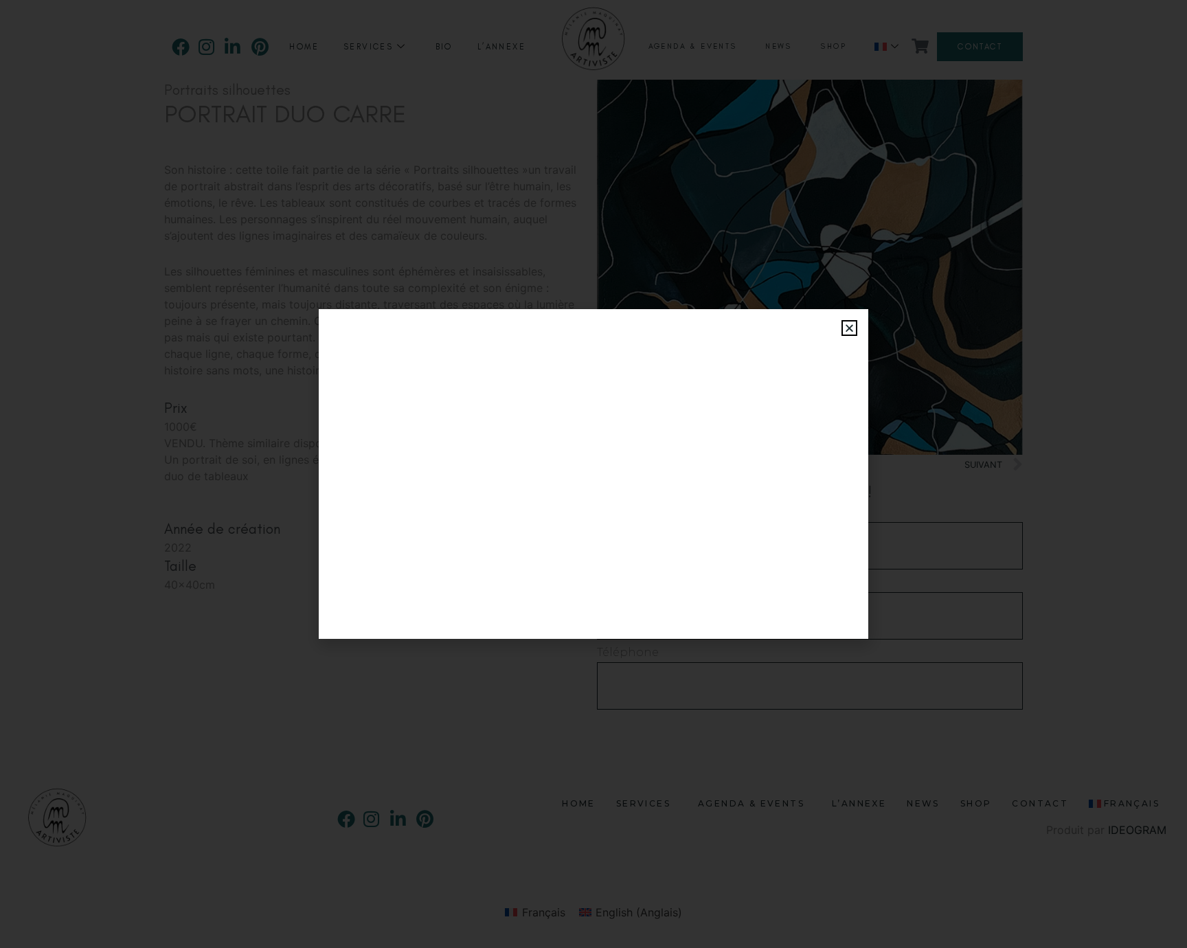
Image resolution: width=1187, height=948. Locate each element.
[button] (849, 328)
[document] (593, 474)
